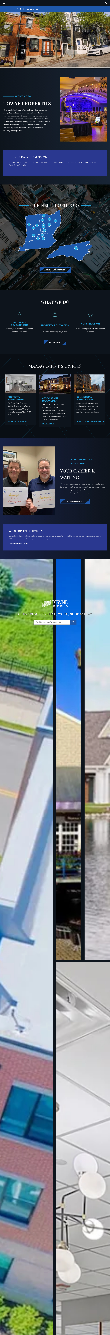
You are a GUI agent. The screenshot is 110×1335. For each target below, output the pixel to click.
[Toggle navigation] (4, 3)
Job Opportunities (75, 501)
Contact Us (34, 9)
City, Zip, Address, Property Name (49, 622)
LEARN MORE (48, 424)
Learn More (55, 343)
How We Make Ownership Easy (89, 421)
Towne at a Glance (17, 421)
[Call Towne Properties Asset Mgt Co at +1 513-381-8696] (106, 3)
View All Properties (55, 270)
